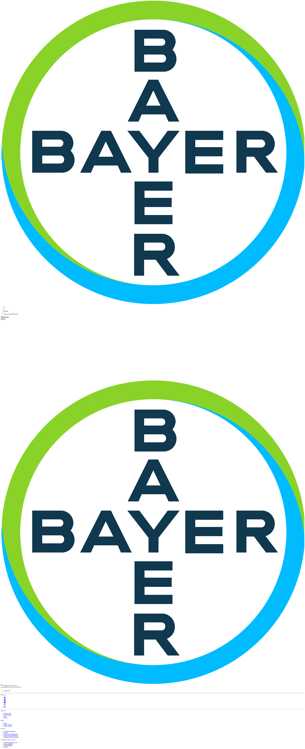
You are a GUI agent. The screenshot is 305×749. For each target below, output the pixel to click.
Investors (6, 311)
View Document (164, 339)
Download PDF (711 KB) (166, 359)
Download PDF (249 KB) (166, 356)
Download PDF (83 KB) (166, 352)
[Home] (4, 308)
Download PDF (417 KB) (166, 349)
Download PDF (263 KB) (166, 347)
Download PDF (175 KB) (166, 344)
